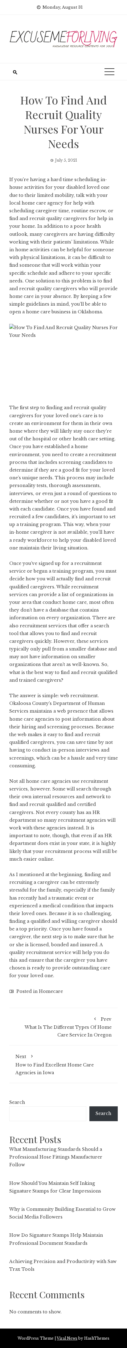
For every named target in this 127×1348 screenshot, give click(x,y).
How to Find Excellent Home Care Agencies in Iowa (54, 1064)
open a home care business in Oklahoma (55, 312)
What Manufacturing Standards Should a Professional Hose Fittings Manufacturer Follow (55, 1157)
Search (17, 1102)
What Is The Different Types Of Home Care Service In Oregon (68, 1027)
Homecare (51, 991)
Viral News (67, 1338)
